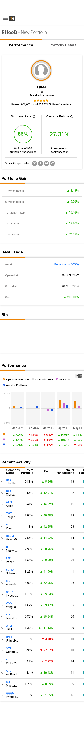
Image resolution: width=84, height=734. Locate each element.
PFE (8, 558)
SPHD (9, 592)
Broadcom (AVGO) (66, 264)
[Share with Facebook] (40, 163)
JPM (9, 625)
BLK (8, 614)
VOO (9, 603)
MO (8, 580)
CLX (8, 490)
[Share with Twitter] (34, 163)
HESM (10, 535)
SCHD (10, 569)
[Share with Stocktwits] (46, 163)
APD (8, 670)
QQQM (10, 693)
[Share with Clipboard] (52, 163)
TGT (9, 513)
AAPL (9, 502)
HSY (8, 479)
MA (8, 682)
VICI (8, 659)
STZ (9, 648)
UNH (9, 637)
